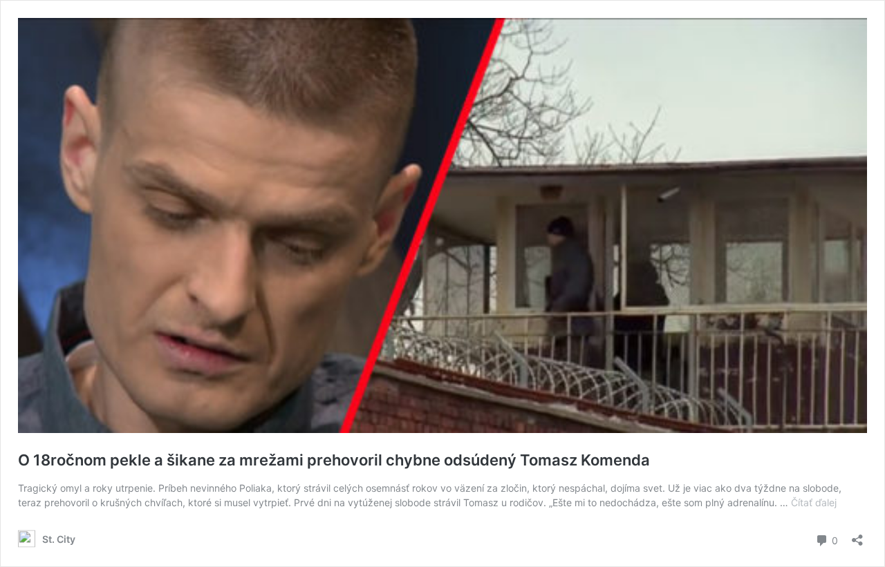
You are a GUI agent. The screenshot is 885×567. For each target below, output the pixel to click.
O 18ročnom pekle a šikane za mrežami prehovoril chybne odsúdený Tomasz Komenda (334, 460)
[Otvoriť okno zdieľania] (857, 535)
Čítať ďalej (814, 502)
